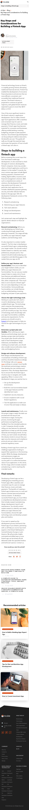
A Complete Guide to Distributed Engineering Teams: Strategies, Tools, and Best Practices (14, 580)
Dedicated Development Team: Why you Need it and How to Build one (13, 571)
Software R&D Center (21, 732)
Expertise (19, 746)
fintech (3, 321)
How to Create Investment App (13, 696)
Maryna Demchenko (11, 36)
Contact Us (4, 752)
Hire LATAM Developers (21, 723)
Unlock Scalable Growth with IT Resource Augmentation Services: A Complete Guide (13, 590)
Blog (8, 10)
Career (3, 754)
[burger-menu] (27, 2)
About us (4, 749)
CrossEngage (19, 778)
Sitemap (3, 760)
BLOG (17, 749)
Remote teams (19, 719)
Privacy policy (5, 756)
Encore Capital (19, 771)
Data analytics (19, 776)
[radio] (1, 47)
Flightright (18, 769)
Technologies (19, 721)
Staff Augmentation (20, 725)
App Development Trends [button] (6, 42)
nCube (3, 10)
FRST (17, 773)
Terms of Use (5, 758)
